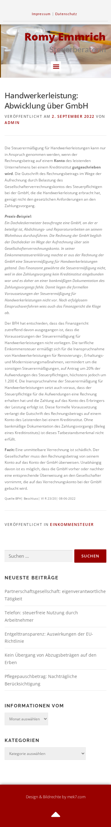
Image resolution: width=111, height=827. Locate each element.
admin (12, 122)
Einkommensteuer (72, 524)
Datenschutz (66, 14)
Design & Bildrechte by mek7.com (55, 796)
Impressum (41, 14)
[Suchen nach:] (38, 556)
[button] (56, 66)
